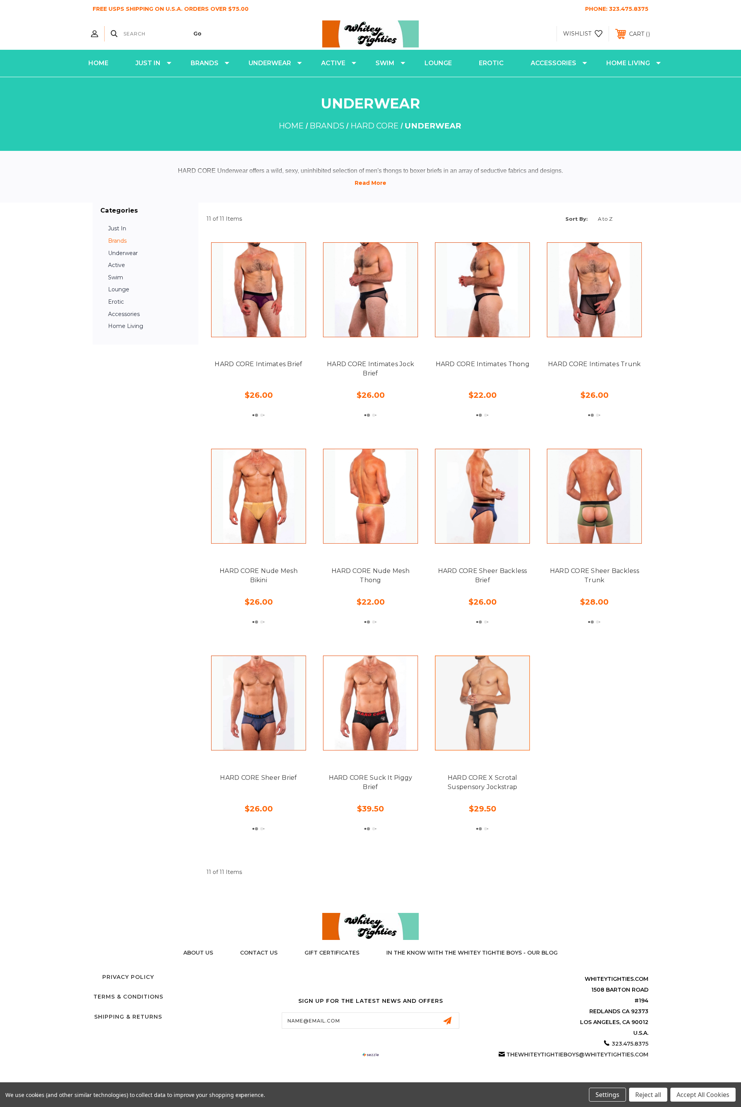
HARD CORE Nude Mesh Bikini (259, 575)
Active (333, 63)
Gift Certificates (332, 952)
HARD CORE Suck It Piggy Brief (371, 782)
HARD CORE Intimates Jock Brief (370, 368)
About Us (198, 952)
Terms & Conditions (128, 996)
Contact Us (258, 952)
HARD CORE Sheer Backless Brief (482, 575)
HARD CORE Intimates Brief (258, 364)
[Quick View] (241, 333)
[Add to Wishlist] (258, 333)
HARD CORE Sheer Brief (258, 777)
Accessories (553, 63)
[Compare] (276, 333)
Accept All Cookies (703, 1094)
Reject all (648, 1094)
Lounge (438, 63)
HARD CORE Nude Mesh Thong (370, 575)
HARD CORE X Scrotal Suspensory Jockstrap (483, 782)
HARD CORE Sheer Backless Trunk (594, 575)
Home (98, 63)
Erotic (491, 63)
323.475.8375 (628, 8)
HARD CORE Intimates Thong (483, 364)
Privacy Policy (128, 976)
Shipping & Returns (128, 1016)
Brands (204, 63)
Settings (607, 1094)
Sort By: (576, 219)
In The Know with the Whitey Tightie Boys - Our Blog (472, 952)
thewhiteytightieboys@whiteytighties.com (577, 1054)
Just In (148, 63)
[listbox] (621, 219)
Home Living (628, 63)
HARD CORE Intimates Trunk (594, 364)
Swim (385, 63)
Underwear (270, 63)
